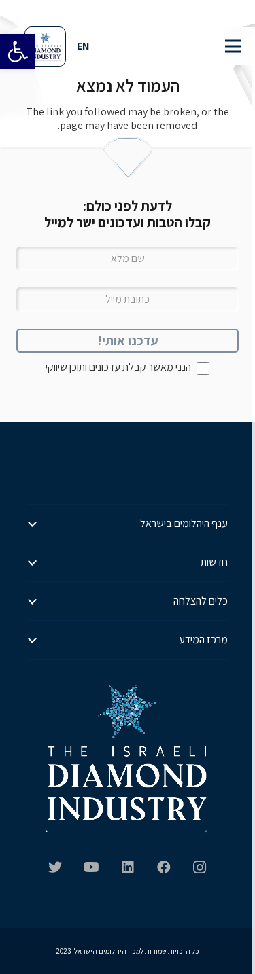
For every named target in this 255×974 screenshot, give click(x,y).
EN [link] (83, 46)
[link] (17, 51)
